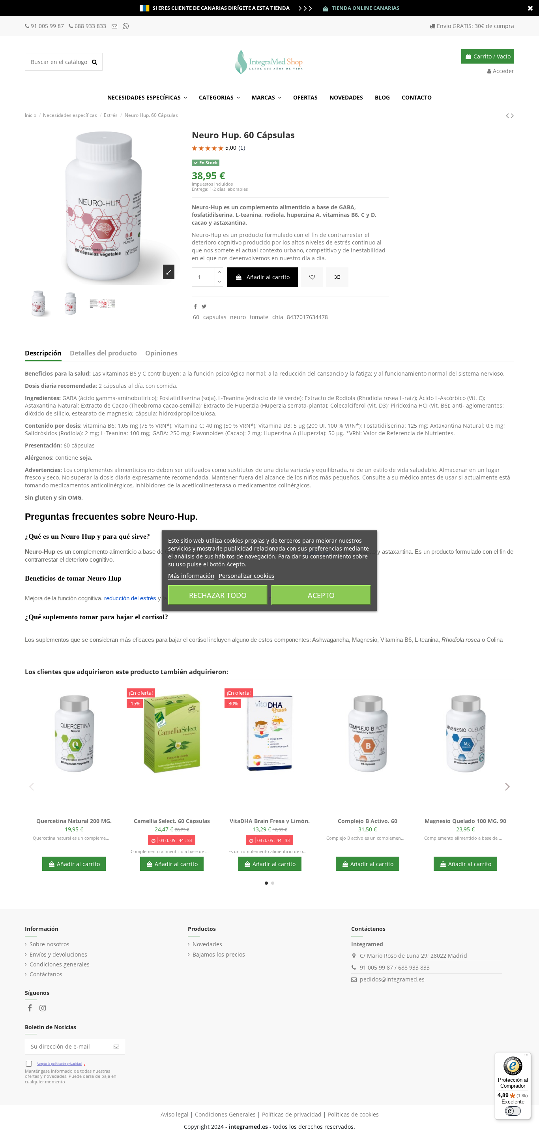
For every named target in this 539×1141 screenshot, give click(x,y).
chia (277, 317)
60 (196, 317)
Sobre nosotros (49, 944)
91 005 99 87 (48, 26)
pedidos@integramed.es (392, 979)
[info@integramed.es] (115, 26)
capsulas (214, 317)
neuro (238, 317)
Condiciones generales (60, 964)
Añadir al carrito (268, 277)
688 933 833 (90, 26)
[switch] (513, 1111)
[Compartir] (195, 306)
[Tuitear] (204, 306)
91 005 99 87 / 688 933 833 (395, 967)
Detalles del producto (103, 353)
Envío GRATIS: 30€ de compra (475, 26)
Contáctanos (46, 974)
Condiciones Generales (225, 1114)
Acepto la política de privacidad (59, 1063)
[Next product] (512, 115)
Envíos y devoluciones (58, 954)
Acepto (321, 595)
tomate (259, 317)
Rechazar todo (218, 595)
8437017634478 (307, 317)
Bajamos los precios (219, 954)
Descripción (43, 353)
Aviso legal (175, 1114)
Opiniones (161, 353)
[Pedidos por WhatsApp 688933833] (126, 26)
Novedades (207, 944)
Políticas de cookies (353, 1114)
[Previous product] (508, 115)
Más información (191, 575)
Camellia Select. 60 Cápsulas (172, 821)
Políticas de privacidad (292, 1114)
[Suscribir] (116, 1046)
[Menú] (526, 1057)
